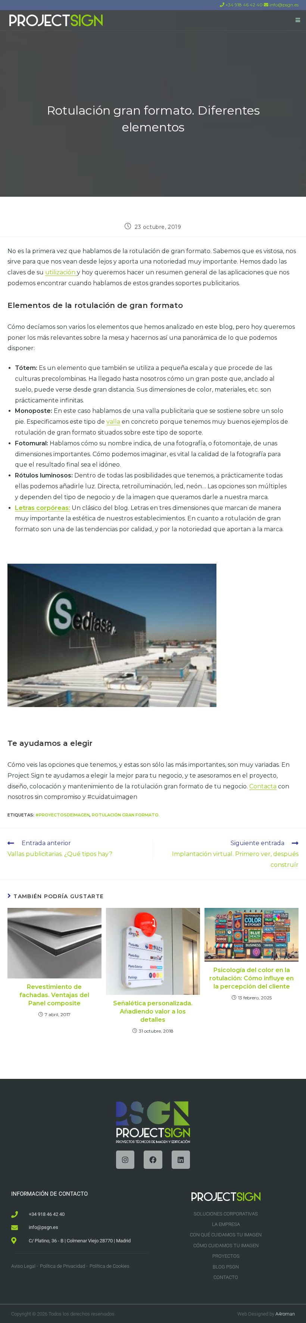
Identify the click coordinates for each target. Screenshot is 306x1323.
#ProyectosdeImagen (62, 815)
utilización (61, 272)
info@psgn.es (283, 4)
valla (113, 421)
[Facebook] (153, 1160)
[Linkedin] (181, 1160)
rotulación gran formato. (126, 815)
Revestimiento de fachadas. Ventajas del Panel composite (54, 995)
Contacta (263, 786)
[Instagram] (125, 1160)
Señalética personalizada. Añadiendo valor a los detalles (153, 1012)
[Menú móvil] (298, 20)
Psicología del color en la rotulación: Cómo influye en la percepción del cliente (251, 978)
